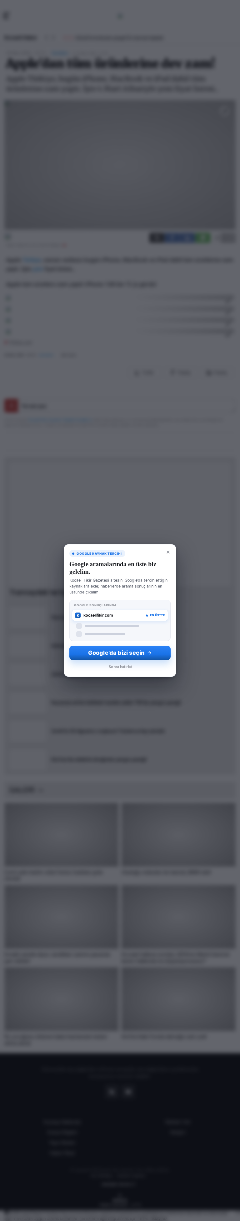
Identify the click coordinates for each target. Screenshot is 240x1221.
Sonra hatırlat (120, 667)
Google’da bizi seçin (116, 652)
